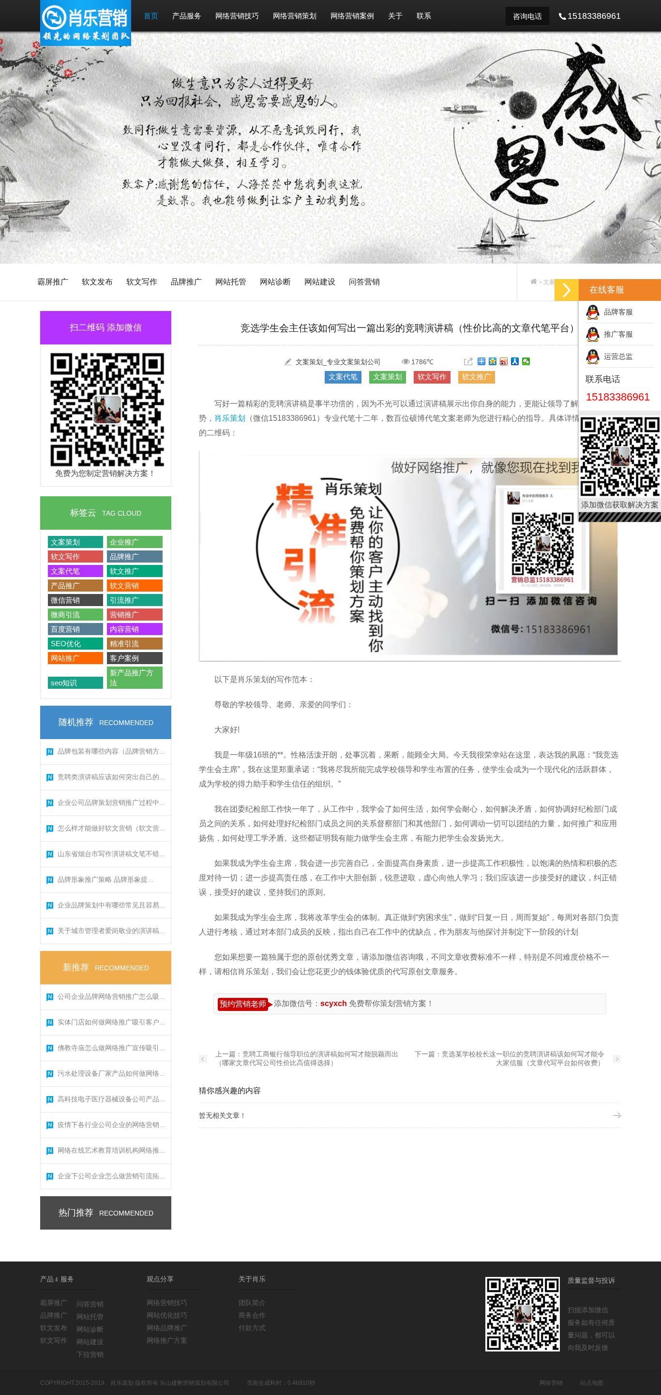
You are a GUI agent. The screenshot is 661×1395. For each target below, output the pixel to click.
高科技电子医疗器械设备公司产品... (111, 1099)
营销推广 (124, 614)
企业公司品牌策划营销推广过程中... (111, 802)
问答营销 (364, 282)
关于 (395, 16)
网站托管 (230, 282)
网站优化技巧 (167, 1315)
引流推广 (124, 600)
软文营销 (124, 585)
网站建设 (319, 282)
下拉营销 (90, 1354)
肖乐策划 (229, 418)
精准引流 (124, 643)
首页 (151, 16)
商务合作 (252, 1315)
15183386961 (618, 397)
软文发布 (97, 282)
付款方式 (252, 1328)
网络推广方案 (167, 1340)
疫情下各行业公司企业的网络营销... (111, 1124)
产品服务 (186, 16)
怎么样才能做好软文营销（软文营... (111, 828)
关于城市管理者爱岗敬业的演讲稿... (111, 931)
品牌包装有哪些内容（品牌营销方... (111, 751)
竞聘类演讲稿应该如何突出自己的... (111, 777)
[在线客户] (567, 290)
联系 (424, 16)
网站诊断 (275, 282)
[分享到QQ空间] (493, 361)
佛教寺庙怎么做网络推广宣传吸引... (111, 1048)
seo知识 (64, 683)
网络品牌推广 (167, 1328)
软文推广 (124, 571)
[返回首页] (534, 282)
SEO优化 (66, 643)
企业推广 (124, 542)
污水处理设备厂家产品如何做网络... (111, 1073)
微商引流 (65, 614)
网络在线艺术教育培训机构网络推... (111, 1150)
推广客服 (616, 334)
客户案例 (124, 658)
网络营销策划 (294, 16)
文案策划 (65, 542)
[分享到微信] (526, 361)
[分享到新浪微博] (504, 361)
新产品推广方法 (131, 677)
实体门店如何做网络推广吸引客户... (111, 1022)
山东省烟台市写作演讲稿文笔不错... (111, 854)
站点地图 (591, 1383)
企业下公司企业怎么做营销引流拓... (111, 1176)
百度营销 (65, 629)
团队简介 (252, 1302)
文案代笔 (65, 571)
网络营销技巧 (237, 16)
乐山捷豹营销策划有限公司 (194, 1383)
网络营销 (551, 1383)
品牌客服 (616, 312)
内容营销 (124, 629)
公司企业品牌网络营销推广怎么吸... (111, 996)
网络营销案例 (352, 16)
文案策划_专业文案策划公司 (338, 362)
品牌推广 (186, 282)
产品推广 (65, 585)
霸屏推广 (52, 282)
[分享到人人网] (515, 361)
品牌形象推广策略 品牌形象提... (105, 879)
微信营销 (65, 600)
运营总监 (616, 356)
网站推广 (65, 658)
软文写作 (141, 282)
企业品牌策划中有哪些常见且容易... (111, 905)
